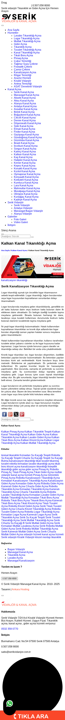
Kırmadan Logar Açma (13, 514)
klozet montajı (43, 537)
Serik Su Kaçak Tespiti (32, 517)
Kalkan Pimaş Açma (12, 431)
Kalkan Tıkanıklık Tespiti (38, 431)
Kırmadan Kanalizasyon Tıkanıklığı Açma (24, 480)
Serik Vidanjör (16, 202)
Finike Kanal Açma (24, 131)
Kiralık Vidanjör (22, 80)
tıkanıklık (14, 455)
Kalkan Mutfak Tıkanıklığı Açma (37, 443)
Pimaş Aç (44, 469)
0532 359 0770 (9, 628)
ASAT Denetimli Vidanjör (28, 86)
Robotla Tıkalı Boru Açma (15, 500)
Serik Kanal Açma (24, 92)
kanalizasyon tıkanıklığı (14, 280)
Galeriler (12, 216)
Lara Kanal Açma (23, 185)
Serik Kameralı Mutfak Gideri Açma (20, 531)
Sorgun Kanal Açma (25, 148)
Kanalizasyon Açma (25, 72)
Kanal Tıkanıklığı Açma (27, 52)
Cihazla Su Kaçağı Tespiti (35, 458)
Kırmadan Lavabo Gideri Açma (46, 494)
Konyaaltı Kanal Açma (26, 177)
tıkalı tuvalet (42, 461)
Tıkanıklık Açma (23, 47)
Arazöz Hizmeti (22, 78)
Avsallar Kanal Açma (25, 109)
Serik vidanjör (9, 537)
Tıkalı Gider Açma (44, 472)
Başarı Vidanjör (16, 549)
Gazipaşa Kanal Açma (26, 134)
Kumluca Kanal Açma (26, 182)
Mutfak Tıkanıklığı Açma (27, 41)
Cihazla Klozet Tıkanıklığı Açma (33, 509)
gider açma (18, 469)
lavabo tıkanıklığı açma (41, 463)
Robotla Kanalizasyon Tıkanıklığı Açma (38, 477)
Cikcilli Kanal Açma (25, 117)
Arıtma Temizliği (23, 83)
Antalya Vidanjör (23, 208)
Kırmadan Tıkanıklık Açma (34, 489)
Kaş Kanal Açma (23, 157)
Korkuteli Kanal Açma (26, 179)
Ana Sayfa (13, 30)
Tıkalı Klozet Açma (31, 503)
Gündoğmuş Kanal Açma (28, 137)
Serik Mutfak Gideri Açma (39, 523)
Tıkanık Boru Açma (41, 500)
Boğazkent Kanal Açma (27, 114)
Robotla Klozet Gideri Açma (23, 506)
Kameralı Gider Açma (13, 486)
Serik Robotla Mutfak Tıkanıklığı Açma (37, 528)
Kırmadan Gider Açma (28, 483)
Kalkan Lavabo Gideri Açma (35, 437)
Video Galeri (21, 222)
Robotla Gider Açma (52, 483)
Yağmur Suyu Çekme (26, 64)
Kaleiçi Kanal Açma (25, 151)
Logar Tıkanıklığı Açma (26, 38)
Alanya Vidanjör (23, 213)
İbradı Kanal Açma (24, 143)
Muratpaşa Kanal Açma (27, 191)
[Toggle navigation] (2, 25)
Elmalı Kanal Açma (24, 129)
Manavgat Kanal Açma (26, 95)
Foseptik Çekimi (23, 66)
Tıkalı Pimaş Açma (22, 472)
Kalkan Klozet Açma (32, 440)
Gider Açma (20, 44)
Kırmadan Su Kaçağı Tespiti (35, 455)
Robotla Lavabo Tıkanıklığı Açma (28, 493)
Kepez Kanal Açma (24, 165)
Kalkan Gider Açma (39, 434)
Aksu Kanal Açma (24, 100)
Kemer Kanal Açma (24, 163)
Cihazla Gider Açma (37, 486)
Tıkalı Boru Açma (23, 55)
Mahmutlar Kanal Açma (27, 188)
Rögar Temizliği (22, 75)
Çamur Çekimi (22, 69)
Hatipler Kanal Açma (25, 160)
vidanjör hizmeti (32, 534)
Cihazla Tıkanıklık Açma (33, 492)
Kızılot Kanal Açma (24, 171)
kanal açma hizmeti (21, 475)
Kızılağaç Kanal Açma (26, 196)
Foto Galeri (20, 219)
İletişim (11, 225)
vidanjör (5, 475)
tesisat (5, 455)
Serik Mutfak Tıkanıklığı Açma (36, 520)
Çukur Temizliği (22, 61)
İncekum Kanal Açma (26, 146)
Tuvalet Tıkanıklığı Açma (27, 49)
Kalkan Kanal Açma (25, 154)
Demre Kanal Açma (25, 120)
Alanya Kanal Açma (25, 103)
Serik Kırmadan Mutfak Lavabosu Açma (30, 524)
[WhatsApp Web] (9, 706)
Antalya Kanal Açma (25, 106)
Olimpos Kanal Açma (25, 194)
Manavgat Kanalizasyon (21, 560)
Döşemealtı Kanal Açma (27, 123)
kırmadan (23, 463)
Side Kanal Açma (23, 126)
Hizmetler (13, 32)
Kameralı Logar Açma (39, 514)
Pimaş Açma (21, 58)
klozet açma (13, 466)
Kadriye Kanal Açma (25, 199)
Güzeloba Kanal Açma (26, 140)
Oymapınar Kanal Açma (27, 174)
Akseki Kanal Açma (25, 97)
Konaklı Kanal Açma (25, 168)
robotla (13, 463)
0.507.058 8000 (10, 578)
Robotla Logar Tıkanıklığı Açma (41, 511)
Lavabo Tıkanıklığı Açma (27, 35)
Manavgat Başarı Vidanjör (28, 211)
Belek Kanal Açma (24, 112)
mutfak (58, 472)
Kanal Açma (14, 89)
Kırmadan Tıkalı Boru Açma (43, 497)
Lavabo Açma (15, 557)
